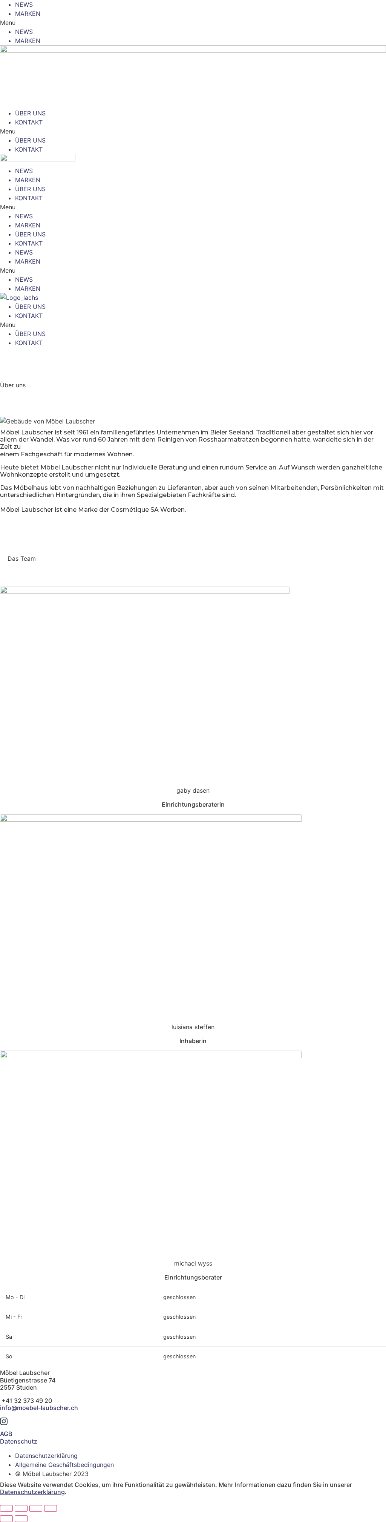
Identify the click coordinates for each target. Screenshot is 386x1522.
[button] (193, 22)
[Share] (21, 1508)
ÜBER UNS (30, 113)
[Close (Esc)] (6, 1508)
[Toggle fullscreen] (35, 1508)
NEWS (24, 4)
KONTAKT (29, 122)
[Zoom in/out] (50, 1508)
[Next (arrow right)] (21, 1518)
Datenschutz (18, 1441)
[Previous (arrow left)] (6, 1518)
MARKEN (27, 13)
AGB (6, 1434)
